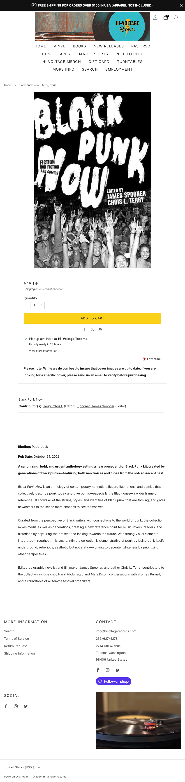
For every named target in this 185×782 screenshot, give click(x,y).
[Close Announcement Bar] (181, 5)
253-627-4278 (107, 638)
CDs (46, 54)
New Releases (109, 46)
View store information (43, 350)
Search (90, 69)
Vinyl (59, 46)
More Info (63, 69)
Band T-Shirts (93, 54)
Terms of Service (16, 638)
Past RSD (140, 46)
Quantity (30, 298)
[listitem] (92, 5)
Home (40, 46)
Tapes (64, 54)
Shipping (29, 289)
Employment (119, 69)
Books (79, 46)
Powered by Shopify (16, 776)
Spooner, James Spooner (95, 406)
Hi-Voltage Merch (61, 61)
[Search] (176, 17)
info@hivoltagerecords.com (116, 631)
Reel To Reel (129, 54)
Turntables (130, 61)
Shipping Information (19, 653)
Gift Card (99, 61)
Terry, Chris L (53, 406)
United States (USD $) (20, 767)
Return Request (15, 646)
